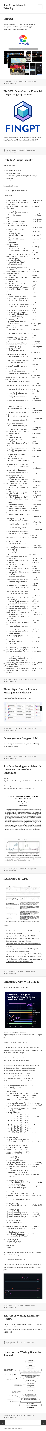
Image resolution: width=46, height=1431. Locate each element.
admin (22, 81)
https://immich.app (25, 27)
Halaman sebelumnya (2, 1422)
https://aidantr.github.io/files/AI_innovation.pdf (19, 788)
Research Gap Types (16, 878)
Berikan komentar (10, 83)
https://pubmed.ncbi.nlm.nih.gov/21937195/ (20, 936)
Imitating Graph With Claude (21, 981)
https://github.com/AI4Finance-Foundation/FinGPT (21, 140)
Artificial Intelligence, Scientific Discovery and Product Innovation (23, 769)
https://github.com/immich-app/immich (17, 29)
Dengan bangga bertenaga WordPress (13, 1428)
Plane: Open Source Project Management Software (20, 691)
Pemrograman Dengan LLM (21, 738)
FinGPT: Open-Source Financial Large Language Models (23, 93)
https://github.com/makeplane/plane (19, 698)
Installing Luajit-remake (18, 159)
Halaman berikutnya (43, 1422)
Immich (8, 18)
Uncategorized (31, 81)
